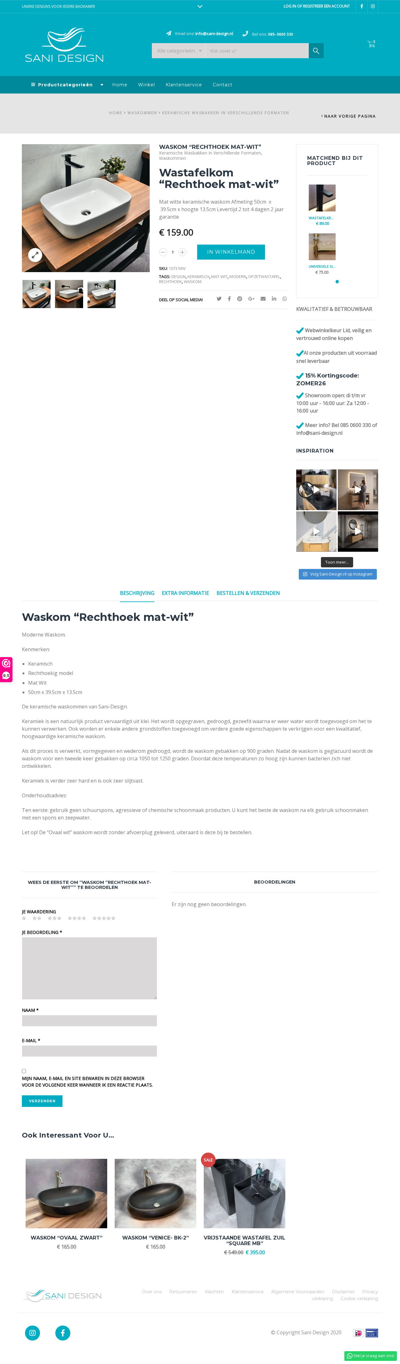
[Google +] (251, 298)
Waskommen (142, 112)
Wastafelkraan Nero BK (322, 218)
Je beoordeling (42, 932)
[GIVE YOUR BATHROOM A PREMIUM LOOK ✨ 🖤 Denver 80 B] (358, 489)
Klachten (214, 1292)
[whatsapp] (283, 298)
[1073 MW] (36, 294)
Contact (222, 85)
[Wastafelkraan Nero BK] (322, 198)
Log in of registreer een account (317, 6)
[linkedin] (274, 298)
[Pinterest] (239, 298)
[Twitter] (219, 298)
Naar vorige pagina (350, 116)
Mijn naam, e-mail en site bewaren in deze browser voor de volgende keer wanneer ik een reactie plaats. (87, 1081)
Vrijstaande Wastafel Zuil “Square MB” (244, 1240)
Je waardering (39, 911)
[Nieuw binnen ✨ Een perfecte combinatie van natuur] (316, 531)
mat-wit (219, 276)
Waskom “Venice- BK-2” (155, 1238)
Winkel (146, 85)
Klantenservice (184, 85)
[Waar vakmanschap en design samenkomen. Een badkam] (316, 489)
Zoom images (35, 255)
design (178, 276)
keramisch (198, 276)
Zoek (316, 50)
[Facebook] (229, 298)
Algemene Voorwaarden (297, 1292)
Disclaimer (343, 1292)
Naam (30, 1010)
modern (237, 276)
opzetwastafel (264, 276)
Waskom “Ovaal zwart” (66, 1238)
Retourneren (183, 1292)
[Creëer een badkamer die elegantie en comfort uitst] (358, 531)
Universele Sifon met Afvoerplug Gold (322, 266)
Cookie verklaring (359, 1298)
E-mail (31, 1040)
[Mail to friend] (263, 298)
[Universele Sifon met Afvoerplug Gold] (322, 246)
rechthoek (170, 281)
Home (120, 85)
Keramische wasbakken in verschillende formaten (225, 112)
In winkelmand (231, 252)
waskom (193, 281)
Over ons (152, 1292)
